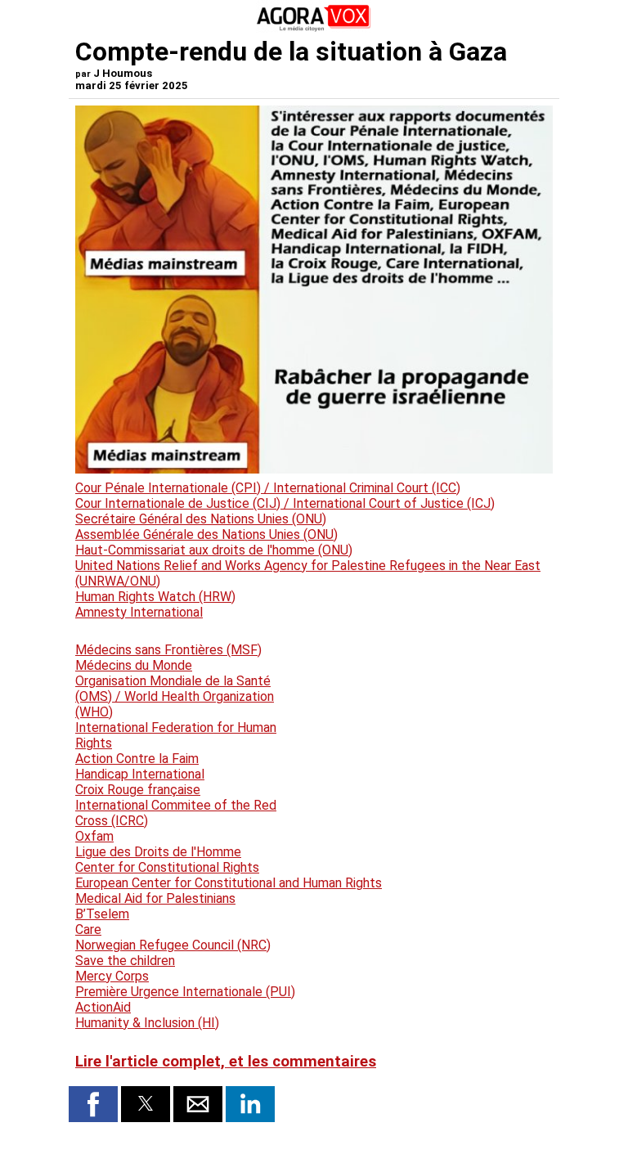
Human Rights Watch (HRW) (155, 596)
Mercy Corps (112, 976)
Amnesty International (139, 612)
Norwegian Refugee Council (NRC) (173, 945)
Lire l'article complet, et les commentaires (225, 1062)
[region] (430, 712)
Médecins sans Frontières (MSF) (168, 650)
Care (88, 929)
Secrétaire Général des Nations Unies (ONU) (200, 519)
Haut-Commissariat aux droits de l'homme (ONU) (213, 550)
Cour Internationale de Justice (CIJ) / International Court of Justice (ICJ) (285, 503)
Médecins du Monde (133, 665)
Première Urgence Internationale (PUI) (185, 991)
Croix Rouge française (137, 789)
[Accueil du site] (314, 28)
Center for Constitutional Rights (167, 867)
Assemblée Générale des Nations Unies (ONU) (206, 534)
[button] (93, 1104)
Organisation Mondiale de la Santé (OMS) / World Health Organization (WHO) (174, 696)
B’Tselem (102, 914)
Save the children (125, 960)
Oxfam (94, 836)
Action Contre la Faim (137, 758)
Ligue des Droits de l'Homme (158, 852)
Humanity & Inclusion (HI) (147, 1023)
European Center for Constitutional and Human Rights (228, 883)
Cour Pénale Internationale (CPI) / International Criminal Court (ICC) (267, 488)
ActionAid (103, 1007)
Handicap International (139, 774)
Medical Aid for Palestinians (155, 898)
